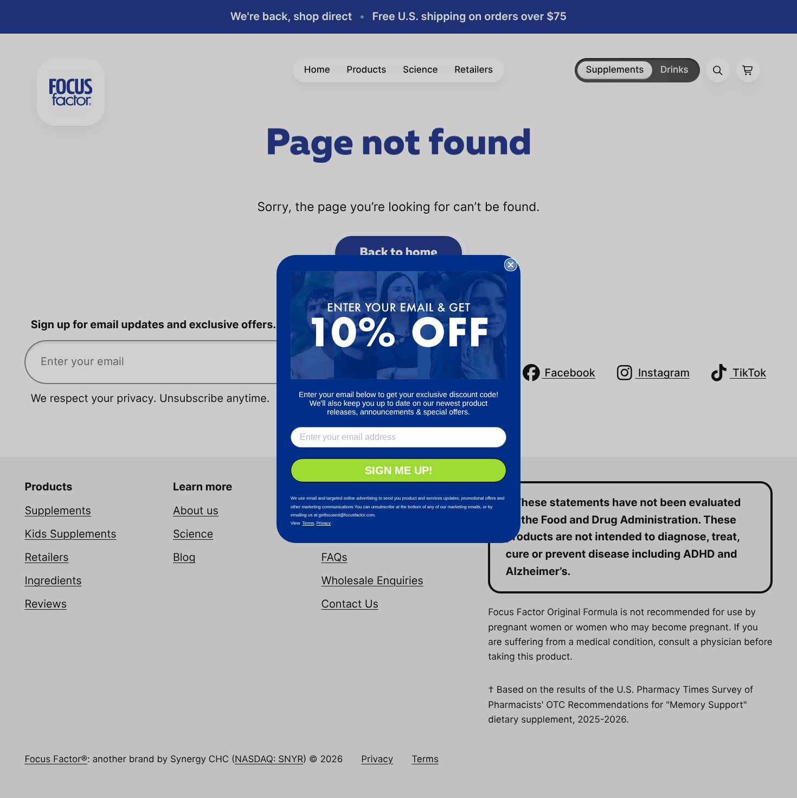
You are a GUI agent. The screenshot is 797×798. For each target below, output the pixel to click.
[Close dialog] (510, 264)
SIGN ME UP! (399, 470)
